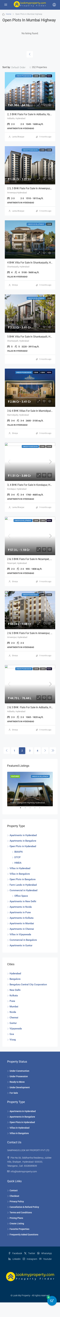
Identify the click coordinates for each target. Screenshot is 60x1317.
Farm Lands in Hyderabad (23, 884)
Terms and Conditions (21, 1212)
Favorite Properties (19, 1229)
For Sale (14, 1093)
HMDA (17, 862)
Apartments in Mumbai (22, 923)
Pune (12, 1001)
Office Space (21, 895)
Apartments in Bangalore (23, 840)
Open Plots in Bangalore (23, 879)
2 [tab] (26, 809)
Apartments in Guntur (21, 945)
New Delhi (15, 990)
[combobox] (21, 67)
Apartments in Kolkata (21, 917)
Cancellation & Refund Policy (24, 1207)
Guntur (13, 1023)
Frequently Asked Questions (24, 1234)
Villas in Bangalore (20, 873)
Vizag (13, 1039)
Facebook (17, 1253)
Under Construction (19, 1071)
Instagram (31, 1259)
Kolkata (14, 995)
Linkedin (16, 1259)
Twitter (31, 1253)
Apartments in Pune (20, 912)
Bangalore (15, 979)
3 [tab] (31, 809)
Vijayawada (16, 1028)
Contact (14, 1190)
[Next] (45, 750)
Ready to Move (17, 1082)
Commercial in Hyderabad (23, 890)
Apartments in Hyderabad (23, 835)
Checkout (14, 1196)
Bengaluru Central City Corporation (28, 984)
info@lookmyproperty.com (24, 1171)
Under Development (20, 1087)
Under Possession (19, 1076)
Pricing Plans (16, 1218)
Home (8, 14)
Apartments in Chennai (22, 928)
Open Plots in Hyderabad (23, 846)
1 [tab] (22, 809)
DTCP (17, 857)
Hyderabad (15, 973)
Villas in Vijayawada (20, 934)
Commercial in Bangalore (23, 939)
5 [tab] (41, 809)
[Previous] (30, 54)
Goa (12, 1034)
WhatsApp (46, 1253)
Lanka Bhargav (18, 137)
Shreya (15, 285)
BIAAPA (18, 851)
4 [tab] (36, 809)
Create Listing (17, 1223)
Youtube (47, 1259)
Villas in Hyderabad (20, 868)
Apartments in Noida (21, 906)
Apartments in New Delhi (23, 901)
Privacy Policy (17, 1201)
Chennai (14, 1017)
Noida (13, 1012)
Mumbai (14, 1006)
